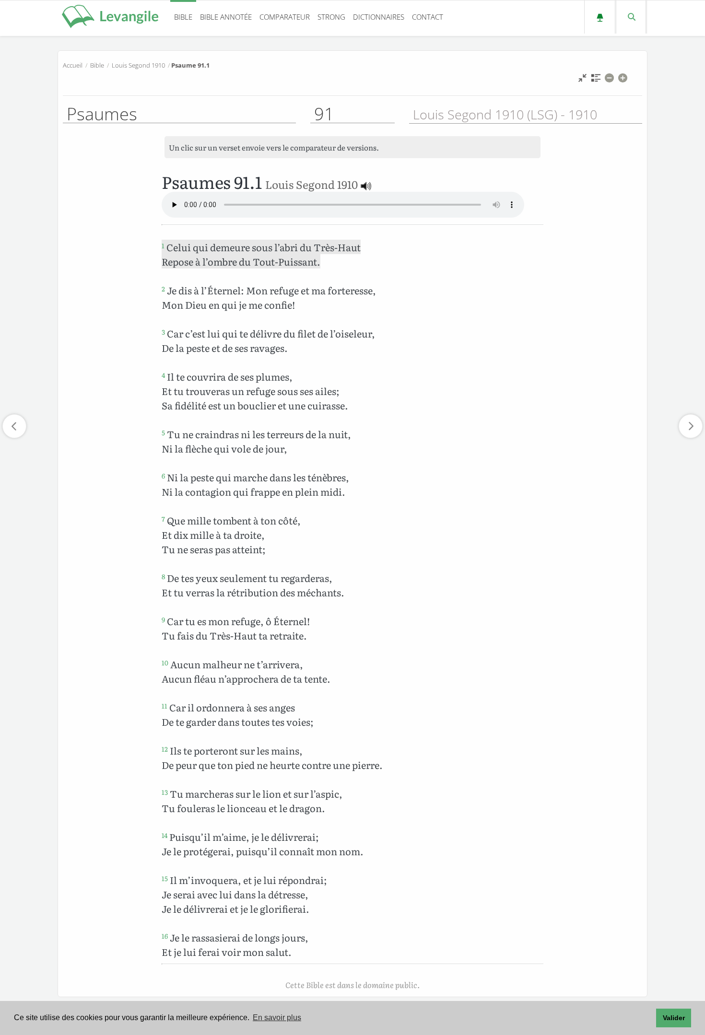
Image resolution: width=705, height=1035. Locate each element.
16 (165, 936)
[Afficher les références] (595, 80)
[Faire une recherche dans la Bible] (631, 17)
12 (165, 749)
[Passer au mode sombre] (600, 17)
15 (165, 878)
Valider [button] (674, 1018)
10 (165, 662)
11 (164, 705)
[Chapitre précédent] (14, 426)
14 (164, 835)
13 (165, 792)
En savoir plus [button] (277, 1017)
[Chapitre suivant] (691, 426)
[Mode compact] (582, 80)
